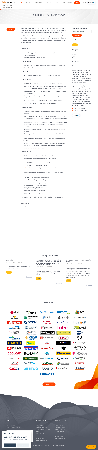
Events (74, 54)
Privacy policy (11, 426)
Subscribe (77, 35)
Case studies (38, 2)
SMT (56, 2)
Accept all (9, 445)
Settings (23, 445)
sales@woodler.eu (7, 7)
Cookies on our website (13, 427)
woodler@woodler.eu (81, 110)
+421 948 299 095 (80, 108)
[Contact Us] (91, 448)
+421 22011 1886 (7, 5)
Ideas (73, 56)
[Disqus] (44, 228)
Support (77, 2)
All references (49, 384)
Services (27, 2)
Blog (63, 2)
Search (69, 2)
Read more (29, 277)
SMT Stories (75, 61)
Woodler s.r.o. (49, 445)
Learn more (22, 441)
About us (48, 2)
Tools (73, 58)
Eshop (84, 2)
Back (10, 29)
